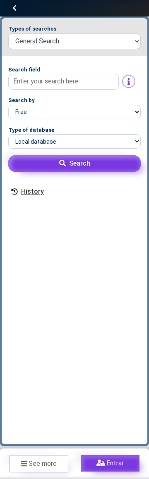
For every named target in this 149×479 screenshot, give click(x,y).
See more (43, 463)
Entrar (115, 463)
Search (79, 163)
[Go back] (14, 8)
